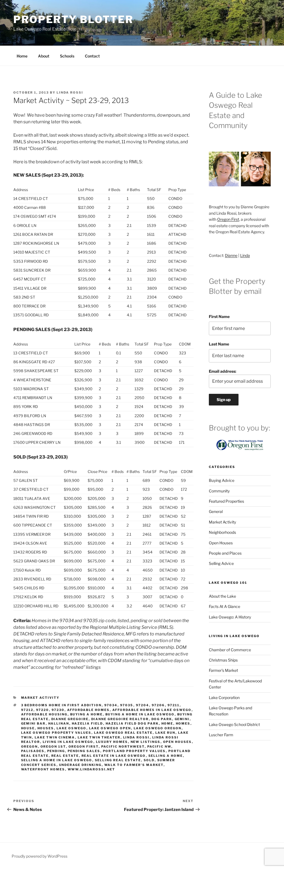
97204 (142, 705)
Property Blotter (73, 19)
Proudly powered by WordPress (39, 856)
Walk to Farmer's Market (134, 765)
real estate (65, 756)
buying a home (86, 714)
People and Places (225, 553)
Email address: (222, 371)
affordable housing (44, 714)
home (167, 723)
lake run (165, 733)
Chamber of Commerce (230, 649)
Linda (245, 255)
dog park (161, 719)
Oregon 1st (53, 746)
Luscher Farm (221, 734)
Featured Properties (226, 501)
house (28, 728)
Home (22, 56)
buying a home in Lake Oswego (140, 714)
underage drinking (80, 765)
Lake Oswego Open (110, 728)
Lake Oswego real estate (123, 733)
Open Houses (177, 742)
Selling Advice (221, 563)
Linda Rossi (70, 92)
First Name (219, 316)
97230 (58, 710)
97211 (174, 705)
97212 (27, 710)
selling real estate (118, 760)
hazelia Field (87, 723)
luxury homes (112, 742)
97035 (126, 705)
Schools (67, 56)
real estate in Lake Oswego (114, 756)
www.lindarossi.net (91, 769)
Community (219, 491)
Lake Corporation (224, 697)
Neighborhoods (222, 532)
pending (56, 751)
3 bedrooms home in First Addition (61, 705)
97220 (42, 710)
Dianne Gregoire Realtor (120, 719)
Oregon (29, 746)
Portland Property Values (134, 751)
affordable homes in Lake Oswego (152, 710)
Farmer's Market (223, 670)
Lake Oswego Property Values (56, 733)
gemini (182, 719)
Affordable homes (88, 710)
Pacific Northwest (123, 746)
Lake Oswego (72, 728)
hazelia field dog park (132, 723)
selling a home (165, 756)
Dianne (231, 255)
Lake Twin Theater (99, 737)
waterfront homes (43, 769)
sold (149, 760)
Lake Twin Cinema (55, 737)
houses (45, 728)
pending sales (84, 751)
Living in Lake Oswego (68, 742)
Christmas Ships (223, 660)
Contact (92, 56)
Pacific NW (159, 746)
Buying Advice (221, 480)
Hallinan (58, 723)
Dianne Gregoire (70, 719)
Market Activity (40, 698)
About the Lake (222, 596)
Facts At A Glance (224, 606)
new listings (146, 742)
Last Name (219, 344)
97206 (158, 705)
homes (183, 723)
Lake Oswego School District (234, 724)
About (43, 56)
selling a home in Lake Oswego (56, 760)
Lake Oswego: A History (230, 617)
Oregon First (84, 746)
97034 (111, 705)
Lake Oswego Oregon (158, 728)
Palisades (33, 751)
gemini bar (33, 723)
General (216, 511)
